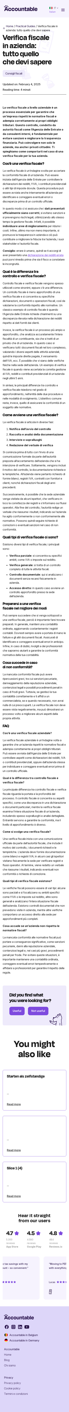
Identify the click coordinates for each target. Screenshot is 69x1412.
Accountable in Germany (24, 1340)
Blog (7, 1360)
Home (9, 26)
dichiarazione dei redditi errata (45, 255)
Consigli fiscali (13, 73)
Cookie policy (12, 1388)
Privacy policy (12, 1383)
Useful (17, 1011)
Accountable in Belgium (23, 1335)
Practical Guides (25, 26)
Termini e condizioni (16, 1393)
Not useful (38, 1011)
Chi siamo (10, 1365)
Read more (14, 1104)
